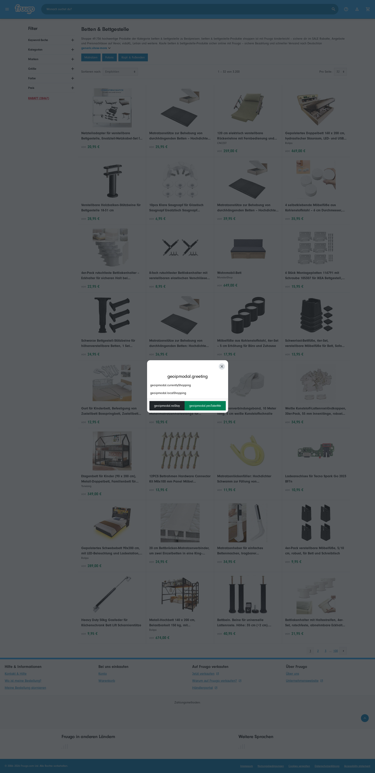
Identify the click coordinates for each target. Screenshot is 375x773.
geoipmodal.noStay (167, 406)
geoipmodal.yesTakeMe (205, 406)
